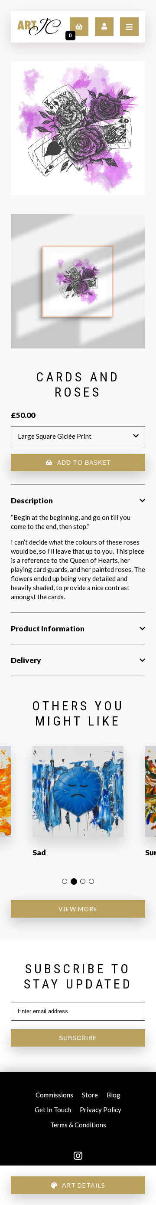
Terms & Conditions (78, 1126)
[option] (78, 807)
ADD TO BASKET (84, 462)
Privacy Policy (100, 1110)
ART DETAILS (83, 1185)
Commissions (54, 1096)
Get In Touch (53, 1110)
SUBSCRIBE (78, 1037)
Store (90, 1096)
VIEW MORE (78, 909)
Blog (113, 1096)
